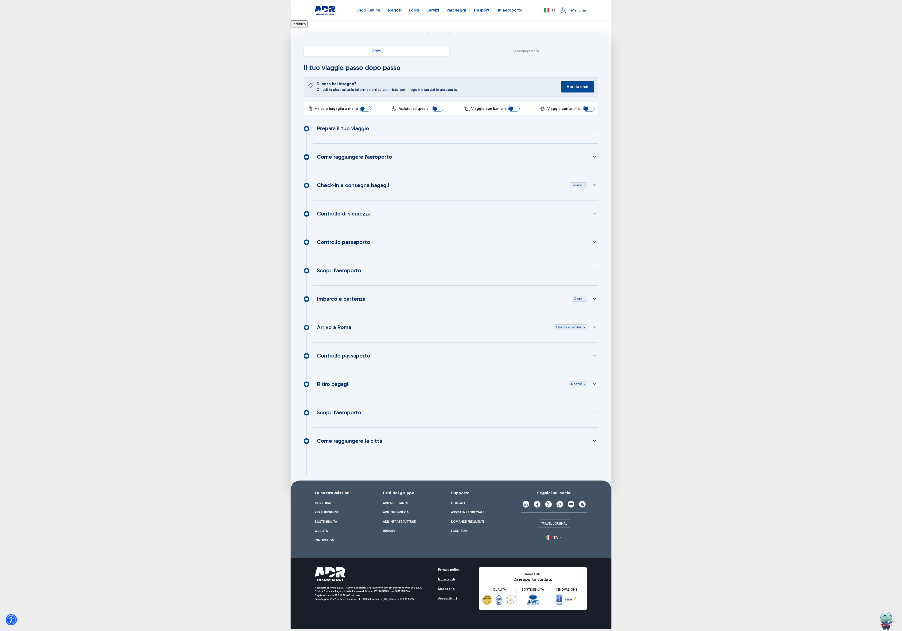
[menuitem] (324, 503)
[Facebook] (537, 504)
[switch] (365, 109)
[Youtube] (571, 504)
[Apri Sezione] (594, 128)
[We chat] (582, 504)
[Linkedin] (526, 504)
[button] (550, 10)
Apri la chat (578, 86)
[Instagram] (559, 504)
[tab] (376, 51)
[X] (548, 504)
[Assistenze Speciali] (563, 10)
